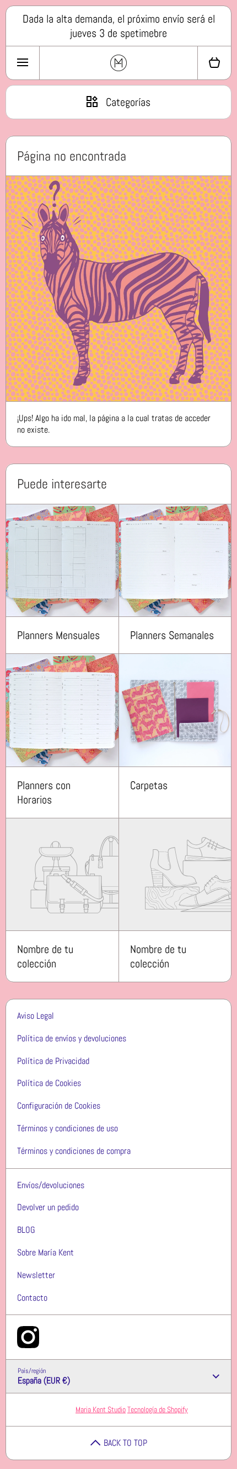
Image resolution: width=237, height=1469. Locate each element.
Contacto (32, 1297)
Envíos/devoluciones (50, 1185)
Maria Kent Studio (101, 1409)
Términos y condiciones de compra (74, 1151)
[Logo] (118, 62)
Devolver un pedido (48, 1207)
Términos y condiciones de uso (67, 1128)
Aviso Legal (35, 1015)
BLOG (26, 1230)
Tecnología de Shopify (157, 1409)
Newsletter (36, 1275)
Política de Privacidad (53, 1061)
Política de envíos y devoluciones (71, 1038)
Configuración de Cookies (58, 1105)
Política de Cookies (49, 1083)
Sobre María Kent (45, 1252)
